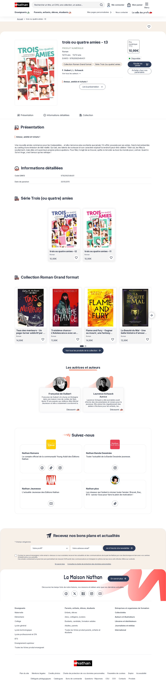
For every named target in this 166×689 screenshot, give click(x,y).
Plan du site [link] (24, 673)
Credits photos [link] (54, 673)
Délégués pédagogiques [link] (41, 679)
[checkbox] (16, 555)
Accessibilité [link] (141, 673)
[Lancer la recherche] (101, 5)
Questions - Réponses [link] (94, 679)
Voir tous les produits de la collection (81, 350)
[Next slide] (151, 315)
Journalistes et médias (125, 626)
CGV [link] (114, 679)
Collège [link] (18, 621)
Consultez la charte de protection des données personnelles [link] (89, 564)
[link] (42, 468)
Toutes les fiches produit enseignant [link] (29, 647)
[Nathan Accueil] (22, 5)
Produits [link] (132, 679)
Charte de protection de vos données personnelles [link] (84, 673)
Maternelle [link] (19, 612)
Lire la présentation (90, 87)
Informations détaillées (58, 115)
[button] (36, 72)
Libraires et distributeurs (125, 621)
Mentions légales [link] (38, 673)
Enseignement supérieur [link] (24, 643)
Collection (88, 115)
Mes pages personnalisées (98, 12)
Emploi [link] (130, 673)
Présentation (27, 115)
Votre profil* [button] (37, 548)
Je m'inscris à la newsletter (117, 548)
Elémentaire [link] (19, 617)
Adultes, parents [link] (71, 626)
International (120, 630)
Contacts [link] (122, 679)
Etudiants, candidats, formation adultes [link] (80, 621)
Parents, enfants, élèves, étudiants (80, 608)
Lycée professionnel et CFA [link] (26, 634)
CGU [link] (107, 679)
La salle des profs (140, 12)
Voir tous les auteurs (70, 73)
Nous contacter (122, 12)
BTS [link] (16, 639)
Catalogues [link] (58, 679)
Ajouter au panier (137, 64)
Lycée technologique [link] (23, 630)
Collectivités (120, 612)
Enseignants (20, 608)
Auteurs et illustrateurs (125, 617)
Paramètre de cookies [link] (116, 673)
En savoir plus (60, 564)
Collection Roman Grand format (77, 64)
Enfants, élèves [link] (71, 612)
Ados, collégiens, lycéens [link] (75, 617)
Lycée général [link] (20, 626)
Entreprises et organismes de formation (132, 608)
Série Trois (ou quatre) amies (107, 64)
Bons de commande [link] (74, 679)
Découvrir (71, 409)
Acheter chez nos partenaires (139, 71)
